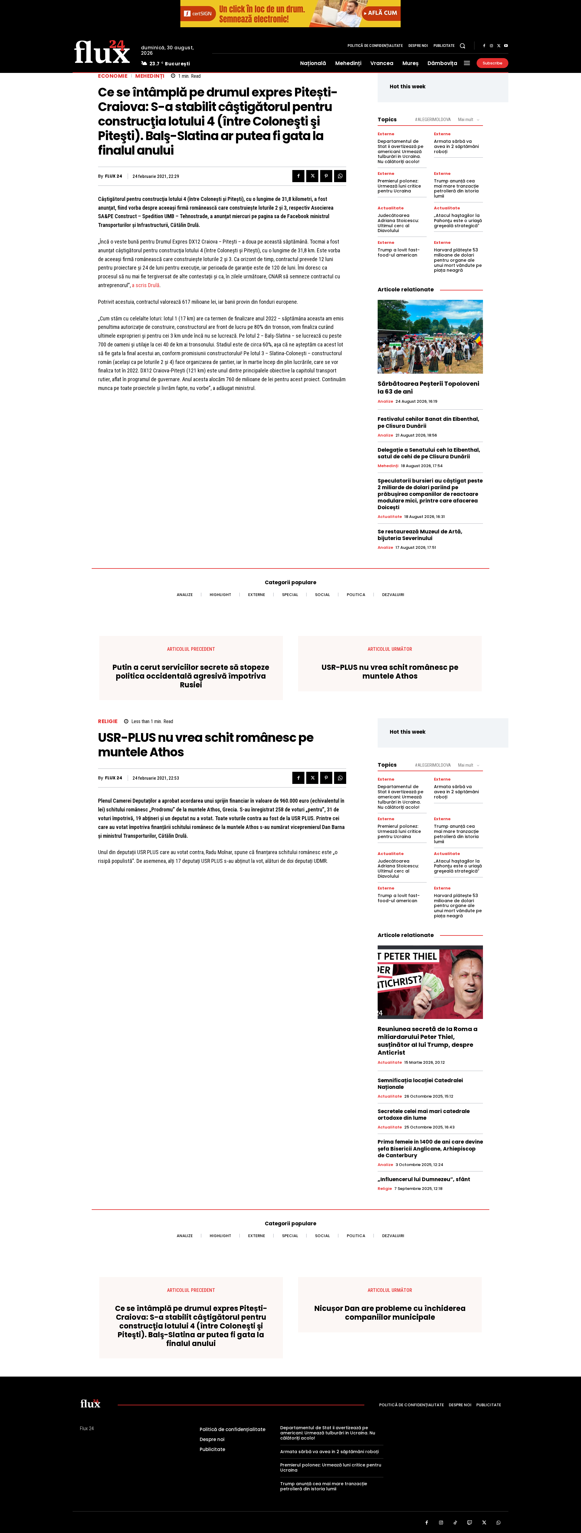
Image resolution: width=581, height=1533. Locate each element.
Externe (386, 134)
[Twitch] (470, 1523)
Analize (385, 401)
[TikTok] (455, 1523)
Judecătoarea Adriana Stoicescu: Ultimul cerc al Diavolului (398, 223)
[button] (462, 45)
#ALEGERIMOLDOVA (433, 119)
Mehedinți (150, 76)
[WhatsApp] (340, 176)
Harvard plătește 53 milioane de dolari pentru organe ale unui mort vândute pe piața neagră (458, 260)
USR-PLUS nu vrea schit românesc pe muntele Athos (390, 672)
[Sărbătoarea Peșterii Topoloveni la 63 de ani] (430, 337)
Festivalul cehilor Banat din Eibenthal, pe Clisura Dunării (428, 422)
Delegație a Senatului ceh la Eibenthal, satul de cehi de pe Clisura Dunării (429, 453)
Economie (112, 76)
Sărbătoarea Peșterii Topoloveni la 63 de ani (428, 387)
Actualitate (391, 208)
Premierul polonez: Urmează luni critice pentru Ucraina (399, 186)
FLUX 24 (113, 176)
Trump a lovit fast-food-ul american (399, 252)
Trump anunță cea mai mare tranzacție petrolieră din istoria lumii (456, 188)
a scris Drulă (145, 285)
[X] (498, 46)
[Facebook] (484, 46)
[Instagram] (491, 46)
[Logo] (102, 51)
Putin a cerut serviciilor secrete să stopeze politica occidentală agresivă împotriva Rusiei (191, 676)
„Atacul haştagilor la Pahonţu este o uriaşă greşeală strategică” (458, 220)
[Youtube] (506, 46)
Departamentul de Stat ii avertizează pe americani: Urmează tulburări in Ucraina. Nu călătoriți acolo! (400, 151)
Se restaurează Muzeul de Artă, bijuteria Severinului (420, 535)
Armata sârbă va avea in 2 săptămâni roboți (456, 146)
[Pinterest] (326, 176)
